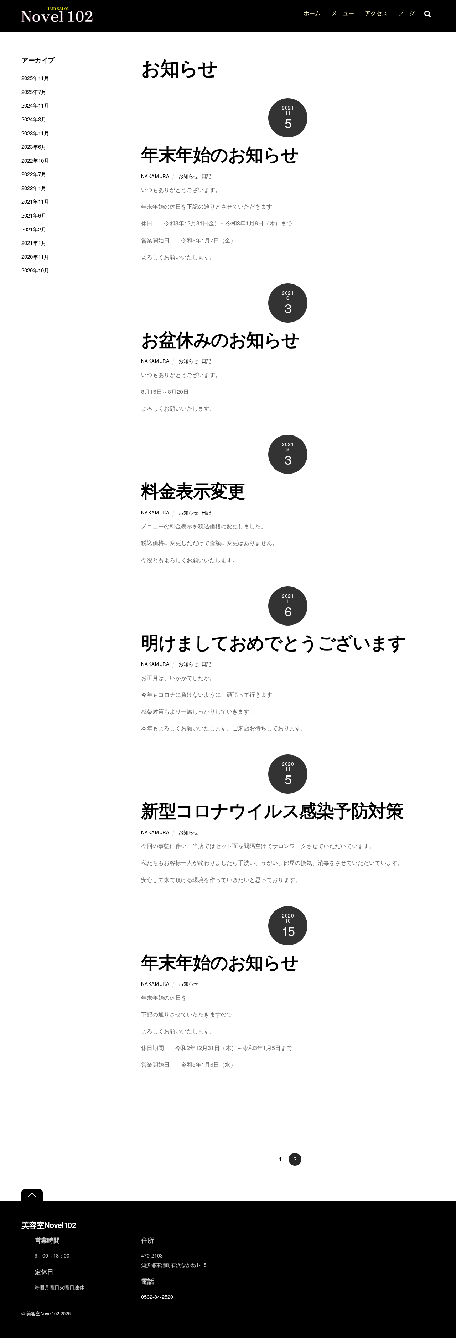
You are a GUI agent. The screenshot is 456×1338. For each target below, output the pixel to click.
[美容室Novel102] (57, 18)
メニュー (342, 13)
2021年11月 (35, 201)
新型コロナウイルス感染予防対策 (272, 809)
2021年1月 (33, 242)
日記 (206, 175)
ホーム (312, 13)
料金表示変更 (193, 490)
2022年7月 (33, 174)
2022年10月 (35, 160)
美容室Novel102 (42, 1313)
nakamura (155, 176)
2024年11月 (35, 105)
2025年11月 (35, 78)
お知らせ (188, 175)
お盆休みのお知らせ (220, 338)
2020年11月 (35, 256)
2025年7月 (33, 91)
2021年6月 (33, 215)
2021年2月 (33, 229)
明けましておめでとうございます (273, 641)
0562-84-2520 (157, 1296)
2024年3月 (33, 119)
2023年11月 (35, 133)
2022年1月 (33, 188)
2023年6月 (33, 146)
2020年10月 (35, 270)
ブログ (406, 13)
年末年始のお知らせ (219, 153)
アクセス (376, 13)
